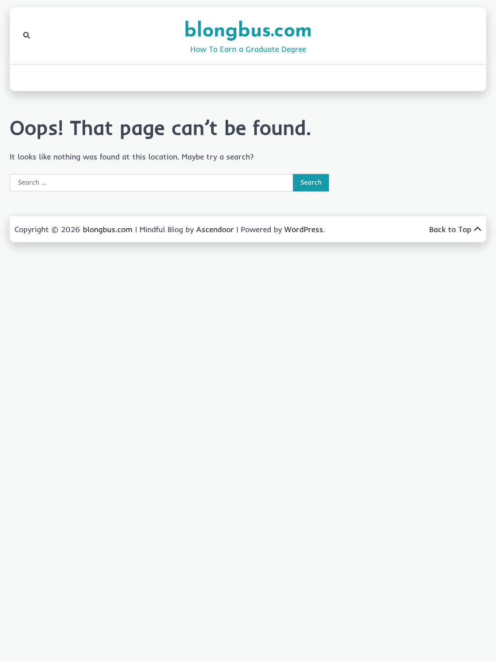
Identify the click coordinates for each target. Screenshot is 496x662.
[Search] (26, 36)
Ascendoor (215, 229)
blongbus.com (248, 31)
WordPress (303, 229)
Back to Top (450, 229)
